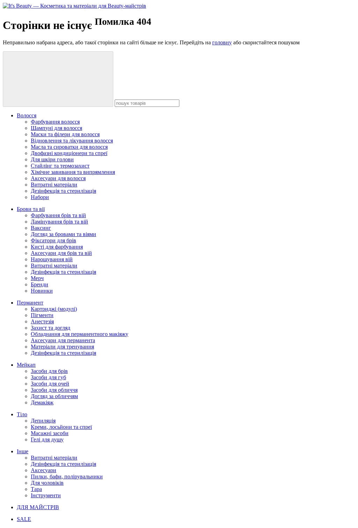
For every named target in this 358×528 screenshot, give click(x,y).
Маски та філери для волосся (65, 134)
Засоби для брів (49, 371)
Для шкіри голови (52, 159)
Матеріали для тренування (62, 347)
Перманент (30, 303)
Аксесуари (43, 470)
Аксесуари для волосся (58, 178)
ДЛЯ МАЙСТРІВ (38, 507)
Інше (22, 451)
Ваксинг (41, 228)
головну (222, 42)
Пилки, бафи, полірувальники (67, 476)
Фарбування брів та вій (58, 215)
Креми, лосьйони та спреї (61, 427)
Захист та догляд (50, 328)
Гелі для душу (47, 439)
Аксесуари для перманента (63, 340)
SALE (24, 519)
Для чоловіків (47, 483)
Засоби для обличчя (54, 390)
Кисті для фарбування (57, 247)
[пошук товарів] (58, 79)
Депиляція (43, 421)
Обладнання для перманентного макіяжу (79, 334)
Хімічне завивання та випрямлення (73, 172)
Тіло (22, 414)
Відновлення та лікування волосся (72, 141)
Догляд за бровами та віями (63, 234)
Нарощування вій (52, 259)
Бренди (39, 284)
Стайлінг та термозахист (60, 166)
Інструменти (46, 495)
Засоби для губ (48, 377)
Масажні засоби (50, 433)
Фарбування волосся (55, 122)
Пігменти (42, 315)
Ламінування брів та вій (59, 222)
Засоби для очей (50, 384)
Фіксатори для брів (53, 240)
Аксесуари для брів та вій (61, 253)
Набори (40, 197)
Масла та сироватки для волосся (69, 147)
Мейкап (26, 365)
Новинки (42, 291)
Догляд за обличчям (54, 396)
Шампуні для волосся (56, 128)
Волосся (26, 115)
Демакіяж (42, 402)
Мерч (37, 278)
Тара (36, 489)
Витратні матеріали (54, 185)
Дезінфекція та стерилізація (63, 191)
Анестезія (42, 321)
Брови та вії (31, 209)
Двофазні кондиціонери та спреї (69, 153)
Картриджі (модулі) (54, 309)
